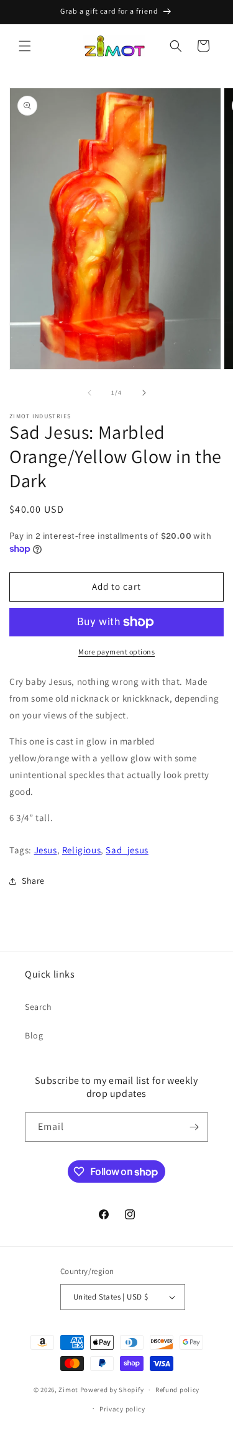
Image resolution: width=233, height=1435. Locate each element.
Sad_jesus (127, 850)
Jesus (45, 850)
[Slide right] (144, 392)
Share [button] (33, 880)
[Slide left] (89, 392)
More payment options (116, 651)
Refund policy (177, 1389)
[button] (25, 46)
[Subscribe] (194, 1127)
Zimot (68, 1389)
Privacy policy (122, 1409)
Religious (81, 850)
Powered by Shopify (112, 1389)
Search (38, 1006)
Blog (34, 1035)
